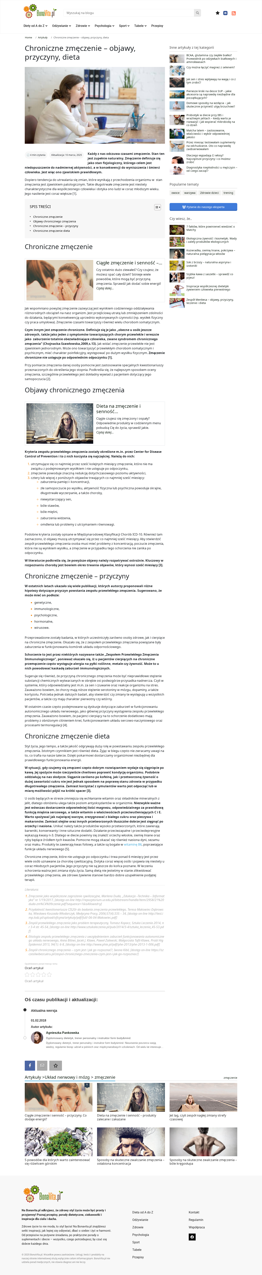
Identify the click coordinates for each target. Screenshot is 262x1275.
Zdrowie (81, 26)
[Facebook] (225, 13)
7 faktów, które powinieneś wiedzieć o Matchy (210, 228)
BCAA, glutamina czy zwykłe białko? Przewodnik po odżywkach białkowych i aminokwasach (211, 59)
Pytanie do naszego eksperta (205, 207)
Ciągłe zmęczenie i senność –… (129, 262)
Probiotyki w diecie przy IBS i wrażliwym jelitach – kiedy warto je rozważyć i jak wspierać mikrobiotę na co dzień (210, 120)
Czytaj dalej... (105, 288)
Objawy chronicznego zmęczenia (54, 221)
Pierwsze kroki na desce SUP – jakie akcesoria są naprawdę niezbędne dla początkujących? (210, 94)
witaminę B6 (133, 844)
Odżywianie (60, 26)
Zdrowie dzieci (209, 193)
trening (228, 193)
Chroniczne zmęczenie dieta (51, 231)
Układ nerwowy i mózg (67, 1077)
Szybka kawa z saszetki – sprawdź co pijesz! (209, 275)
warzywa (189, 193)
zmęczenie (105, 1077)
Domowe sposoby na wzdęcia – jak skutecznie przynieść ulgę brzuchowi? (210, 104)
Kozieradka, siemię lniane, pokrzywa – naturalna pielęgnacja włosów (210, 252)
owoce (175, 193)
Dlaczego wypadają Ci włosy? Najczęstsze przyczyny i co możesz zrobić (208, 159)
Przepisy (157, 26)
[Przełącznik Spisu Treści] (155, 207)
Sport (123, 26)
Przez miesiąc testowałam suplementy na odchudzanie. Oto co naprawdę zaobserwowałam (210, 146)
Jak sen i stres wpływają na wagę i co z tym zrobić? (211, 81)
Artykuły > (35, 1077)
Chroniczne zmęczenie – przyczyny (55, 226)
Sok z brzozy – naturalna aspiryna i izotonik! (208, 264)
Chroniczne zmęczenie (48, 217)
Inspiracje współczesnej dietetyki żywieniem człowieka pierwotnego (208, 288)
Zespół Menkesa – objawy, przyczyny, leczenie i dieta (210, 301)
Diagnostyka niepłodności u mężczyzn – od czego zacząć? (211, 169)
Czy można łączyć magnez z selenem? (210, 67)
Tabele (139, 26)
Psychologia (103, 26)
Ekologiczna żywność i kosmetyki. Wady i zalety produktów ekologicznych (211, 240)
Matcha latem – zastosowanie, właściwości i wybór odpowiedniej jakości (208, 134)
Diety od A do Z (34, 26)
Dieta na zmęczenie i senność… (118, 409)
